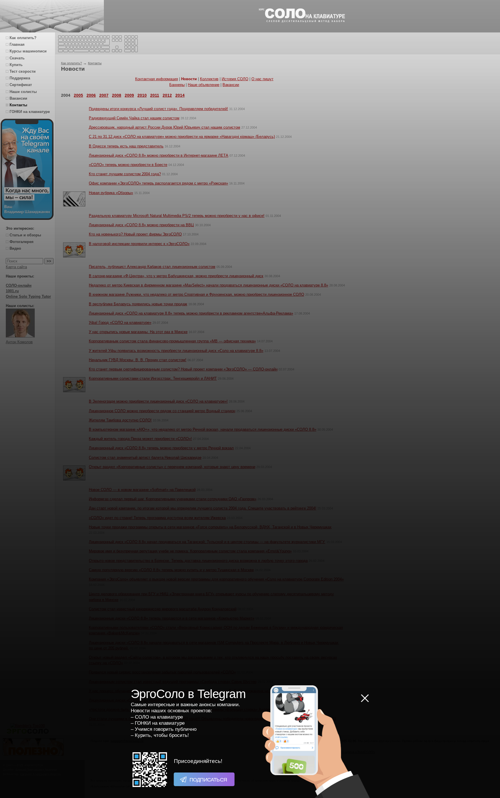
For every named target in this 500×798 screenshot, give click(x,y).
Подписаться (207, 780)
